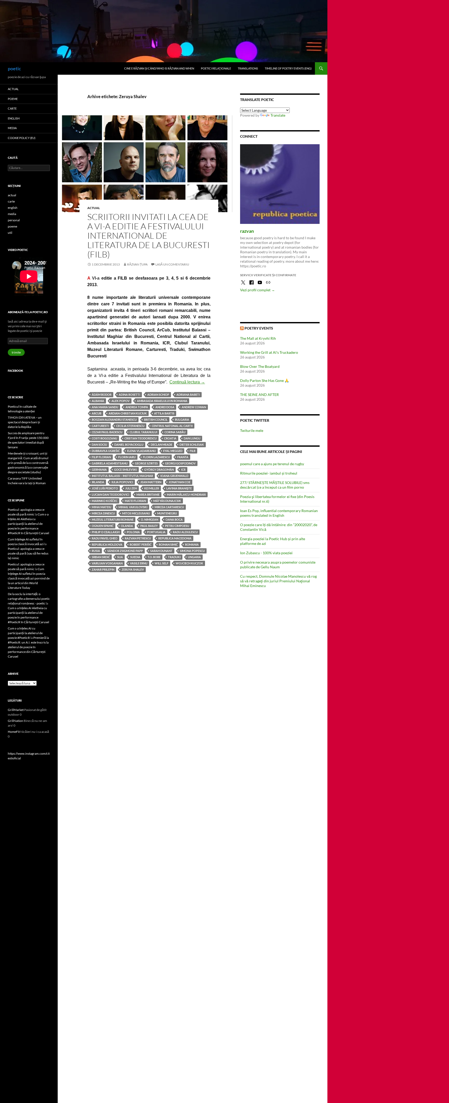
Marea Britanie (148, 494)
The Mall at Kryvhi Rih (258, 338)
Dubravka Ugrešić (106, 450)
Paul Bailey (149, 525)
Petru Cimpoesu (177, 525)
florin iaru (127, 457)
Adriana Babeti (188, 394)
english (13, 118)
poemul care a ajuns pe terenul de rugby (272, 464)
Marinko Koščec (104, 500)
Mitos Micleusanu (136, 513)
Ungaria (194, 557)
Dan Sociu (99, 444)
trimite (16, 352)
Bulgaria (182, 419)
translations (248, 68)
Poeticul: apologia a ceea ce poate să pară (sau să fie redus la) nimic (28, 553)
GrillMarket (16, 710)
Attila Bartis (164, 413)
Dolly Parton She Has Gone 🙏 (264, 380)
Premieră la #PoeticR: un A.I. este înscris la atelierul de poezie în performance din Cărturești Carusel (28, 647)
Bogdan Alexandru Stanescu (114, 419)
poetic (14, 68)
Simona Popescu (192, 550)
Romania (192, 544)
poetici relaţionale (216, 68)
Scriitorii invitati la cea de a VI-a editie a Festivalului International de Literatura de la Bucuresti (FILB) (148, 235)
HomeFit (14, 732)
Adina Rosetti (129, 394)
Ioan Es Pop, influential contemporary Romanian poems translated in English (279, 513)
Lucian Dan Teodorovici (110, 494)
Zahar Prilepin (103, 569)
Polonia (133, 532)
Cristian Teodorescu (140, 438)
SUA (120, 557)
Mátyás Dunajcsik (167, 500)
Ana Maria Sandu (105, 407)
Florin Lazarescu (156, 457)
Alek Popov (120, 400)
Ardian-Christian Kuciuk (128, 413)
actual (93, 208)
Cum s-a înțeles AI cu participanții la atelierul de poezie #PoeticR (25, 633)
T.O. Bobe (154, 557)
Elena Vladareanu (141, 450)
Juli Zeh (131, 488)
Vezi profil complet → (257, 290)
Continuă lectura (187, 382)
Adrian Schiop (158, 394)
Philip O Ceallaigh (106, 532)
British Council (156, 419)
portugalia (156, 532)
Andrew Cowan (194, 407)
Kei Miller (151, 488)
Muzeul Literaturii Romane (113, 519)
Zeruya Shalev (133, 569)
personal (14, 220)
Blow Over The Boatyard (260, 366)
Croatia (170, 438)
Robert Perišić (140, 544)
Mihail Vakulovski (132, 507)
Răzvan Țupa (137, 264)
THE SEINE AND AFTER (259, 394)
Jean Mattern (150, 482)
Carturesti (100, 425)
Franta (182, 457)
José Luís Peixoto (105, 488)
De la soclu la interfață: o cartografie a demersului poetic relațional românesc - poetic (29, 598)
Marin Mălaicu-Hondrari (186, 494)
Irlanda (98, 482)
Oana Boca (174, 519)
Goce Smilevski (125, 469)
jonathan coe (179, 482)
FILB (192, 450)
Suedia (135, 557)
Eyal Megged (172, 450)
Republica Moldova (107, 544)
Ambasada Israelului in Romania (162, 400)
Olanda (127, 525)
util (10, 233)
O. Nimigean (149, 519)
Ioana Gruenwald (174, 475)
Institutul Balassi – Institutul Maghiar (122, 475)
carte (12, 108)
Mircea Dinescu (103, 513)
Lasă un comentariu (172, 264)
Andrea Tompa (137, 407)
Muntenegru (167, 513)
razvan (247, 231)
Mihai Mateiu (101, 507)
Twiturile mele (251, 430)
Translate (277, 115)
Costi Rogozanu (104, 438)
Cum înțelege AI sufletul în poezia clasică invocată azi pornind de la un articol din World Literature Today (29, 578)
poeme (13, 98)
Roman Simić (168, 544)
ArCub (96, 413)
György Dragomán (159, 469)
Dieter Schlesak (192, 444)
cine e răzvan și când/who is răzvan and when (159, 68)
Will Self (161, 563)
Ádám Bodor (101, 394)
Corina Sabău (175, 432)
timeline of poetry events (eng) (288, 68)
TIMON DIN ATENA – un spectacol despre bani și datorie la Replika (25, 422)
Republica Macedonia (175, 538)
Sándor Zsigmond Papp (125, 550)
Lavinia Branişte (179, 488)
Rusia (96, 550)
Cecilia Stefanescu (130, 425)
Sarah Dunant (161, 550)
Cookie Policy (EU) (21, 138)
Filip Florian (101, 457)
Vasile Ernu (138, 563)
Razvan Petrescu (138, 538)
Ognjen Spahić (103, 525)
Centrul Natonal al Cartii (172, 425)
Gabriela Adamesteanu (110, 463)
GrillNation (15, 721)
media (12, 128)
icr (183, 469)
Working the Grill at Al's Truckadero (269, 352)
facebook (15, 370)
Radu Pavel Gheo (104, 538)
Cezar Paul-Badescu (107, 432)
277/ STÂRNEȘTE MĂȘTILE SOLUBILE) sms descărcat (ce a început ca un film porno (274, 484)
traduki (174, 557)
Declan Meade (161, 444)
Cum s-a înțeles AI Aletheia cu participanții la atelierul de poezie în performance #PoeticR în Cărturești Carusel (28, 523)
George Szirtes (146, 463)
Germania (99, 469)
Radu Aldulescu (185, 532)
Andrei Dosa (164, 407)
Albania (98, 400)
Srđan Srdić (101, 557)
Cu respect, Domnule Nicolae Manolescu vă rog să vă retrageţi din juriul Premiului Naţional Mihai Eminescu (278, 581)
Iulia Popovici (122, 482)
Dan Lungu (192, 438)
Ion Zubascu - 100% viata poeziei (266, 553)
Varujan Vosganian (107, 563)
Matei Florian (135, 500)
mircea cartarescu (169, 507)
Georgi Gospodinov (180, 463)
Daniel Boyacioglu (128, 444)
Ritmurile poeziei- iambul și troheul (268, 473)
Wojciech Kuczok (189, 563)
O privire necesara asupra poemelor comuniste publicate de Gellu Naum (277, 564)
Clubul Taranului (143, 432)
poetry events (259, 328)
